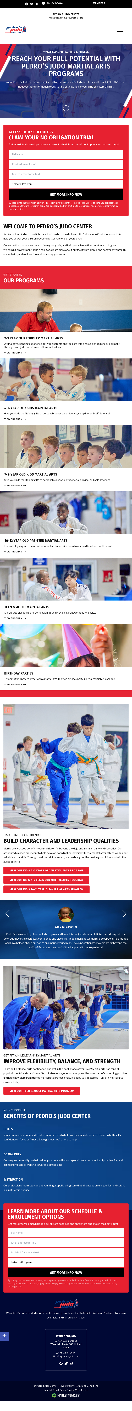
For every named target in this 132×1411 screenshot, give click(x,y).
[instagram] (36, 4)
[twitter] (31, 4)
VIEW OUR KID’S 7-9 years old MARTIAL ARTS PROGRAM (46, 880)
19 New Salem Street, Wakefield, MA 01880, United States (65, 1344)
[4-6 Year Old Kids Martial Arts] (66, 391)
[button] (4, 1336)
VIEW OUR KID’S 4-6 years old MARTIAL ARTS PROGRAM (46, 870)
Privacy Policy (66, 1385)
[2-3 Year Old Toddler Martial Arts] (66, 324)
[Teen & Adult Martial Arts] (66, 591)
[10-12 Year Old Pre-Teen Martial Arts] (66, 524)
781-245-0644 (55, 3)
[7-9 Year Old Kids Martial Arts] (66, 458)
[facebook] (26, 4)
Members (99, 3)
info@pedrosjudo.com (67, 1356)
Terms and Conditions (86, 1385)
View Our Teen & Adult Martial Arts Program (42, 1091)
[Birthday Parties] (66, 657)
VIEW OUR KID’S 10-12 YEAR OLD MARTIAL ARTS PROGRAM (46, 889)
